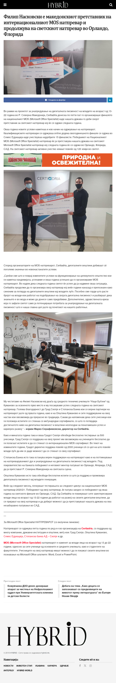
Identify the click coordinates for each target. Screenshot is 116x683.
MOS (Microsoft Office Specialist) (22, 542)
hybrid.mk (45, 652)
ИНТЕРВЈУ (9, 670)
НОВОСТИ (8, 665)
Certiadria (87, 528)
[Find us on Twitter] (85, 665)
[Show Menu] (5, 4)
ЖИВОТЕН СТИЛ (24, 665)
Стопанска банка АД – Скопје (40, 536)
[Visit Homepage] (58, 5)
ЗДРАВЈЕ (64, 665)
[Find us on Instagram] (90, 665)
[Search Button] (110, 4)
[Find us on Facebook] (80, 665)
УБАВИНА (40, 665)
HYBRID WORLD (24, 670)
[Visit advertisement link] (58, 160)
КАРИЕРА (52, 665)
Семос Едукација (13, 536)
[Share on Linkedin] (110, 100)
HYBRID (13, 652)
